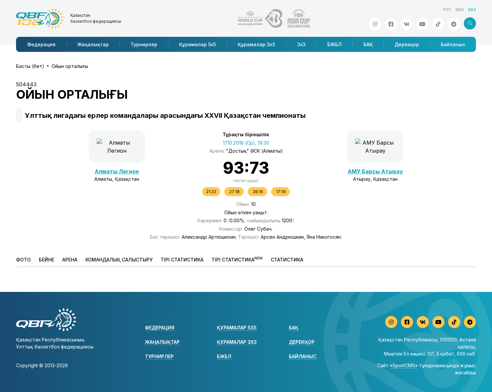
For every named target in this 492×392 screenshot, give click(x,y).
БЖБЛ (334, 44)
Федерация (41, 44)
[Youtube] (422, 24)
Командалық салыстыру (119, 259)
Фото (23, 259)
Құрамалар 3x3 (256, 44)
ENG (460, 9)
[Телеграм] (454, 24)
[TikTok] (438, 24)
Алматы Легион (117, 171)
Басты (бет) (30, 66)
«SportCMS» (404, 365)
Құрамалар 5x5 (197, 44)
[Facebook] (391, 24)
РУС (447, 9)
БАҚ (368, 44)
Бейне (46, 259)
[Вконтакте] (407, 24)
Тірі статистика (182, 259)
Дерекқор (407, 44)
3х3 (301, 44)
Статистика (287, 259)
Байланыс (453, 44)
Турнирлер (144, 44)
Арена (69, 259)
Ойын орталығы (70, 66)
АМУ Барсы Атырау (375, 171)
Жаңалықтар (93, 44)
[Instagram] (375, 24)
